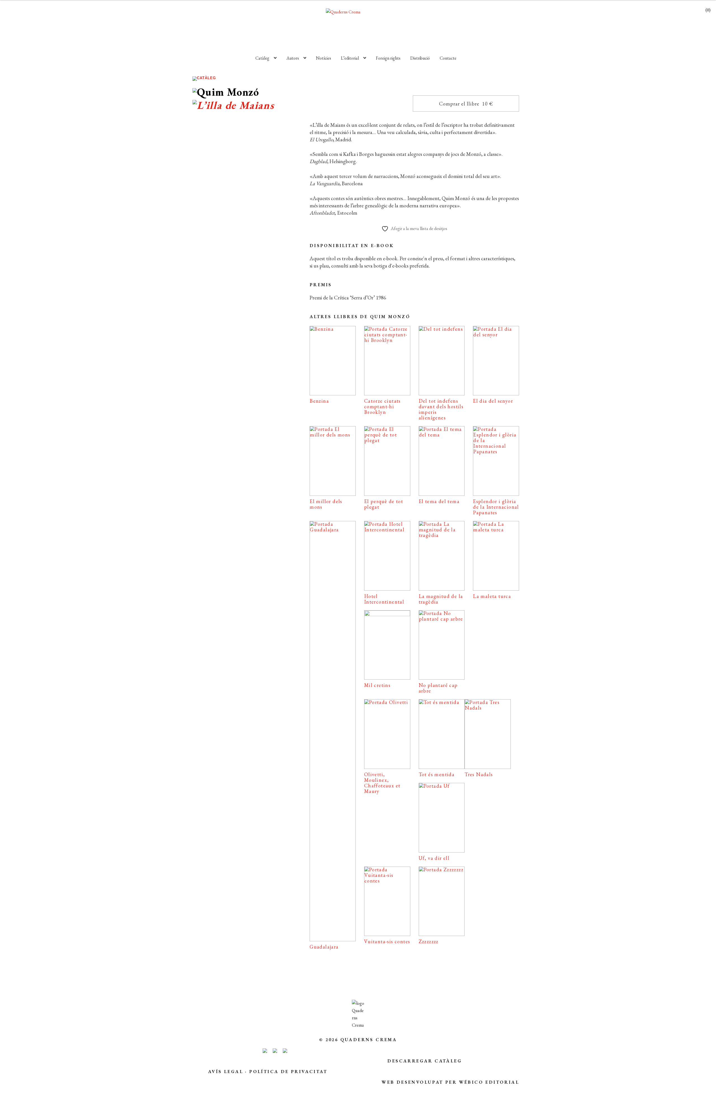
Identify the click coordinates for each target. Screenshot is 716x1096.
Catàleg (262, 58)
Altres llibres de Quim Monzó (360, 317)
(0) (707, 10)
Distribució (420, 58)
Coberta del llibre (244, 372)
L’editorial (350, 58)
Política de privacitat (288, 1071)
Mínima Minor (265, 291)
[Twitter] (255, 390)
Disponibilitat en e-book (352, 245)
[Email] (207, 390)
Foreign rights (388, 58)
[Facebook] (230, 390)
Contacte (448, 58)
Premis (321, 285)
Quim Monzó (229, 300)
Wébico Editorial (489, 1082)
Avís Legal (225, 1071)
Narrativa (239, 291)
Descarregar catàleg (424, 1061)
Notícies (323, 58)
